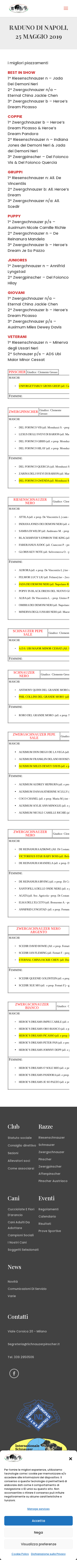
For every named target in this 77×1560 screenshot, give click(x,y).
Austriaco (60, 1181)
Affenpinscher (49, 1174)
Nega (38, 1532)
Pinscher (45, 1159)
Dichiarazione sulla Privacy (48, 1554)
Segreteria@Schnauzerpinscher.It (34, 1344)
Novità (13, 1281)
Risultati (44, 1224)
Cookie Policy (20, 1554)
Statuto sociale (20, 1138)
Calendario (47, 1216)
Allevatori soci (19, 1161)
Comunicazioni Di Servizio (27, 1289)
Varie (12, 1296)
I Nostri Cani (17, 1242)
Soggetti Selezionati (23, 1250)
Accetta (38, 1521)
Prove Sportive (49, 1231)
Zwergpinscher (50, 1166)
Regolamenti (48, 1209)
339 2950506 (24, 1357)
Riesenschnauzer (51, 1137)
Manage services (38, 1509)
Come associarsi (21, 1168)
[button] (70, 1459)
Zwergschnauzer (51, 1152)
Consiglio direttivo (22, 1145)
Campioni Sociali (21, 1235)
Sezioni (13, 1153)
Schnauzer (46, 1145)
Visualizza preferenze (38, 1544)
